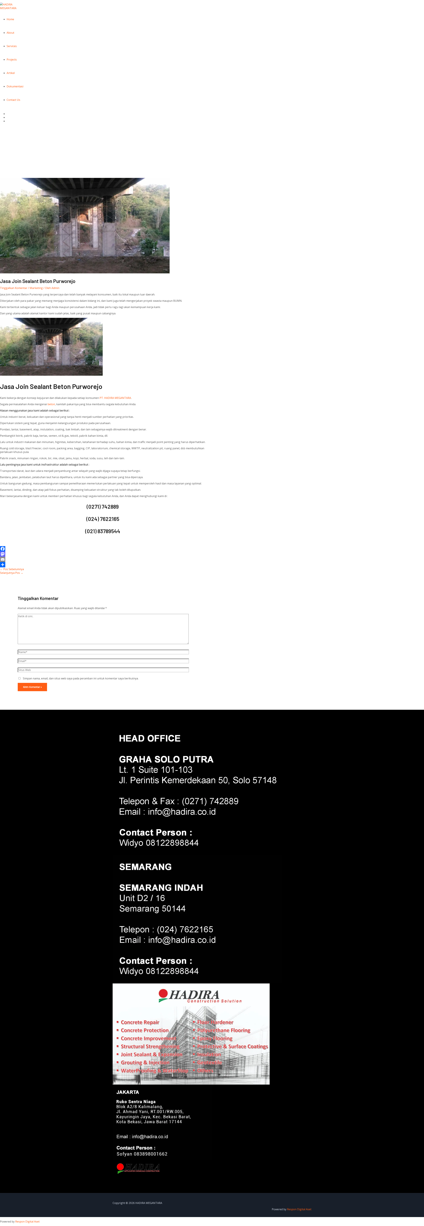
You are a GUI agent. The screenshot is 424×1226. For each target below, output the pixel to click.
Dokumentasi (15, 86)
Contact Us (13, 100)
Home (10, 19)
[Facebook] (102, 548)
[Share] (102, 564)
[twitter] (8, 117)
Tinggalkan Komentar (13, 288)
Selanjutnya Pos (11, 573)
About (10, 32)
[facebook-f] (8, 114)
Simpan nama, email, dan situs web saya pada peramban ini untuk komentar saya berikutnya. (80, 678)
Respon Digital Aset (299, 1209)
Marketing (36, 288)
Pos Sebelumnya (12, 569)
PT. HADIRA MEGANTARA (115, 398)
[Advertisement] (212, 153)
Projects (12, 59)
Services (12, 46)
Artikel (11, 73)
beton (51, 404)
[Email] (102, 559)
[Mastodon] (102, 554)
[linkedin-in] (8, 121)
